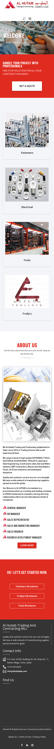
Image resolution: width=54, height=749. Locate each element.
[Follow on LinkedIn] (27, 745)
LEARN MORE (27, 545)
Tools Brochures (27, 605)
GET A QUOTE (27, 86)
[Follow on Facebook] (22, 745)
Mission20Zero (45, 729)
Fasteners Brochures (27, 586)
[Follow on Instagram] (32, 745)
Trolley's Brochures (27, 596)
